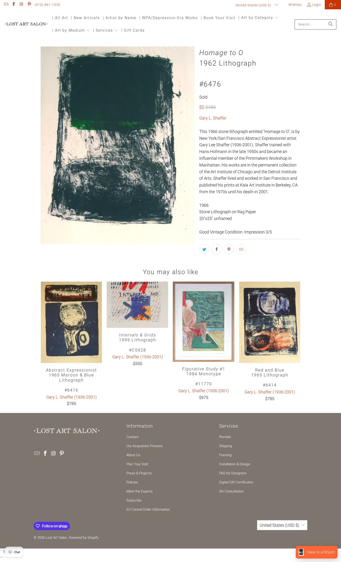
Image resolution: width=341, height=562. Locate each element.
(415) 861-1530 (47, 5)
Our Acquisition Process (144, 446)
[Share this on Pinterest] (229, 249)
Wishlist (295, 5)
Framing (225, 455)
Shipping (225, 446)
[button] (258, 18)
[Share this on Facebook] (217, 249)
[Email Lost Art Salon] (5, 5)
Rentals (225, 437)
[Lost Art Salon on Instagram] (21, 5)
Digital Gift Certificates (236, 482)
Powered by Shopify (84, 537)
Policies (132, 482)
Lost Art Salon (56, 537)
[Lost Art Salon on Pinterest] (29, 5)
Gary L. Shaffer (212, 118)
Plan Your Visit (137, 464)
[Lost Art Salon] (26, 24)
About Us (133, 455)
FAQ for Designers (233, 473)
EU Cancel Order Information (148, 509)
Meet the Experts (139, 491)
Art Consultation (231, 491)
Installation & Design (234, 464)
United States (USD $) (254, 5)
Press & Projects (139, 473)
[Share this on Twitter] (204, 249)
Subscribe (134, 500)
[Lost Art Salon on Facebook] (13, 5)
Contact (132, 437)
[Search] (330, 24)
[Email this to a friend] (241, 249)
